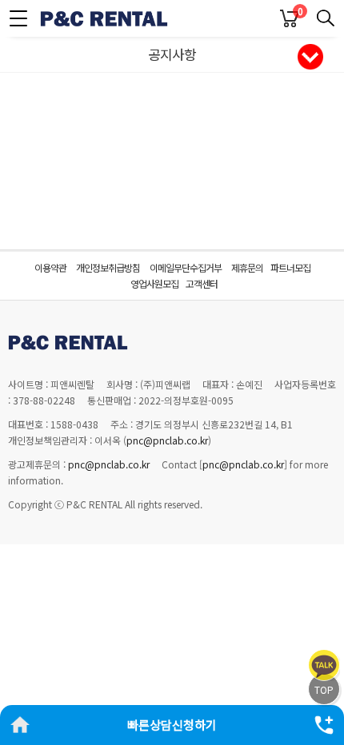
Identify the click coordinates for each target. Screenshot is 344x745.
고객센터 (202, 283)
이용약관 (50, 267)
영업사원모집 (154, 283)
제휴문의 (247, 267)
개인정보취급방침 (108, 267)
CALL (324, 725)
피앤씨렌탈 (104, 18)
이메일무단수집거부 (186, 267)
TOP (324, 689)
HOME (20, 725)
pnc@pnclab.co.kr (167, 440)
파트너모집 (290, 267)
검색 (325, 18)
